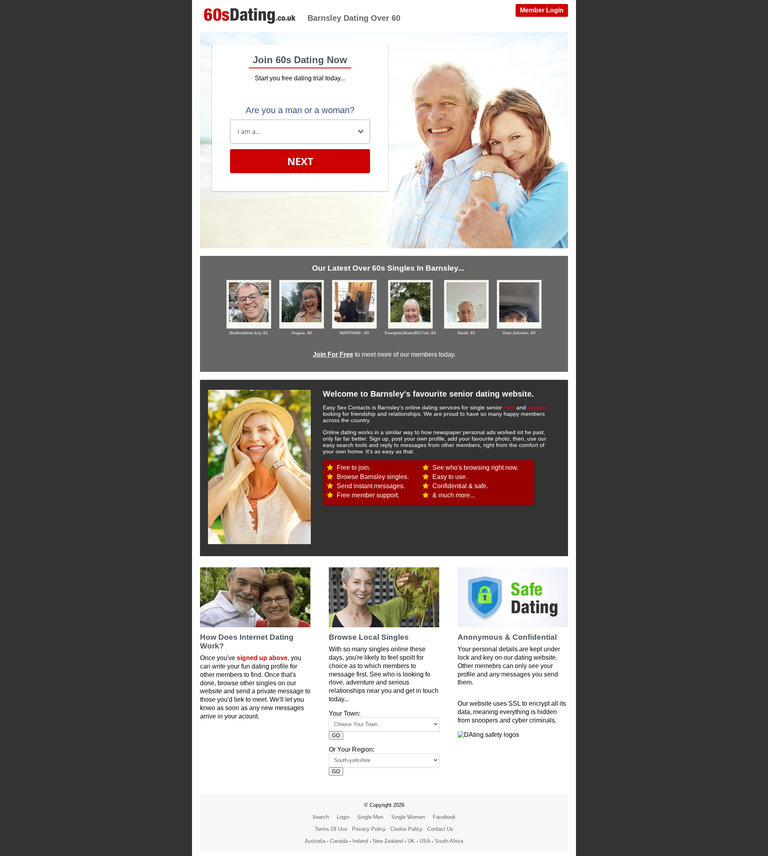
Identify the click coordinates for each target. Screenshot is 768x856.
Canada (339, 841)
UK (411, 841)
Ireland (360, 841)
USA (425, 841)
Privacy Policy (369, 829)
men (509, 407)
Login (343, 817)
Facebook (444, 817)
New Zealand (388, 841)
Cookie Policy (406, 829)
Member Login (542, 10)
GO (336, 735)
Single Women (408, 817)
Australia (315, 841)
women (537, 407)
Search (320, 817)
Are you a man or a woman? (300, 110)
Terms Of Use (331, 829)
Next (300, 161)
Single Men (370, 817)
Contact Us (440, 829)
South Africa (449, 841)
